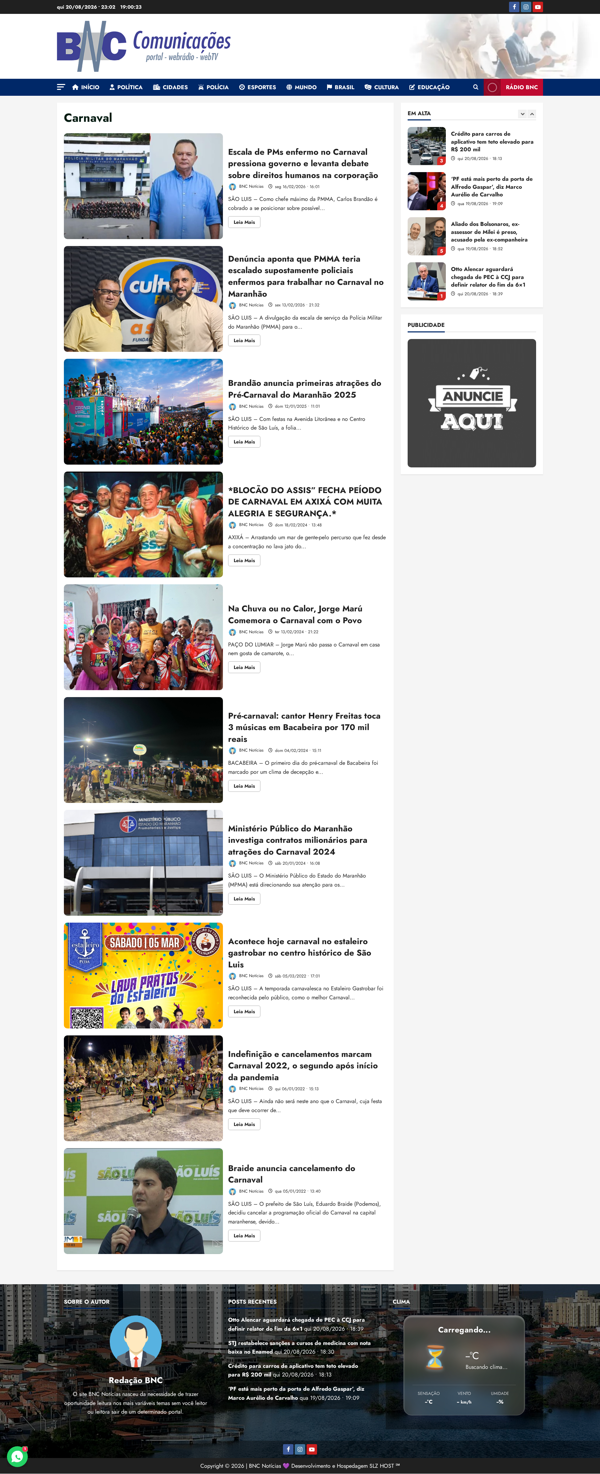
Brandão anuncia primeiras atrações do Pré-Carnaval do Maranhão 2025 (143, 412)
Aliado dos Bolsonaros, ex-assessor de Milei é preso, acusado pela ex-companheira (427, 191)
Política (130, 87)
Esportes (262, 87)
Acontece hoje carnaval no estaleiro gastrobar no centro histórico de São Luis (143, 975)
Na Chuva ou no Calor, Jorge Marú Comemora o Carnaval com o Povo (143, 637)
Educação (434, 87)
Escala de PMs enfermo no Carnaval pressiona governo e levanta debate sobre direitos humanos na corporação (143, 186)
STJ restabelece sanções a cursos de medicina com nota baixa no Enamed (427, 281)
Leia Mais (247, 223)
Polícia (218, 87)
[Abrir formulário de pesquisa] (475, 87)
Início (90, 87)
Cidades (175, 87)
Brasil (344, 87)
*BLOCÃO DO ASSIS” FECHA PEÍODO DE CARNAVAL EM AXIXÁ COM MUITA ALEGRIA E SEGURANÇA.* (143, 524)
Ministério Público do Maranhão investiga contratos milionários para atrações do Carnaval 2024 (143, 863)
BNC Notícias (251, 187)
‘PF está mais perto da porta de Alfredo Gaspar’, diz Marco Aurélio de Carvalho (427, 146)
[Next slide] (531, 114)
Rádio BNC (522, 87)
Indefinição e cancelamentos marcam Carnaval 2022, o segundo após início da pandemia (143, 1088)
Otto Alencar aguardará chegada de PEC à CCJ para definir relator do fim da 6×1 (427, 236)
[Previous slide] (522, 114)
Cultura (386, 87)
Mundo (306, 87)
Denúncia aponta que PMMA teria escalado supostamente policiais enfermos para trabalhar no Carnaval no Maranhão (143, 299)
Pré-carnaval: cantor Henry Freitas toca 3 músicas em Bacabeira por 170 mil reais (143, 750)
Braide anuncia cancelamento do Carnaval (143, 1201)
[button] (61, 87)
